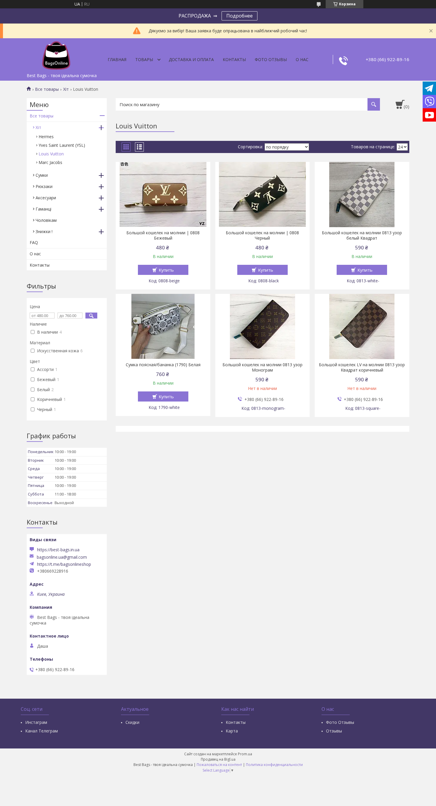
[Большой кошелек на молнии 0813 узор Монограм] (262, 326)
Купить (166, 270)
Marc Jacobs (50, 162)
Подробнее (239, 15)
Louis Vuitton (51, 154)
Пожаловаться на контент (219, 764)
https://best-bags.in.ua (58, 549)
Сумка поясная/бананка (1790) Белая (163, 364)
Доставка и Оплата (191, 59)
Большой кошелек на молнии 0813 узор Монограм (262, 367)
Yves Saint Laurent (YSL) (62, 145)
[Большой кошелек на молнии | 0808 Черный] (262, 194)
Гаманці (43, 209)
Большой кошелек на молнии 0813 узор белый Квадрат (362, 235)
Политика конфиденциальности (274, 764)
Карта (232, 731)
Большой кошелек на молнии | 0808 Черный (262, 235)
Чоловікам (46, 220)
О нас (302, 59)
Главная (117, 59)
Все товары (47, 89)
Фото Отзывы (271, 59)
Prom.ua (245, 753)
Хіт (66, 89)
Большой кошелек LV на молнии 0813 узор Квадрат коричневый (362, 367)
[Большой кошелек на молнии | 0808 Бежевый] (163, 194)
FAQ (34, 242)
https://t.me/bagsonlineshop (64, 564)
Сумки (42, 175)
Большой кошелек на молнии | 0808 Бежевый (163, 235)
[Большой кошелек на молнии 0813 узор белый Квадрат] (362, 194)
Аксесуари (46, 197)
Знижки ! (44, 231)
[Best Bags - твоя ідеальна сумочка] (56, 54)
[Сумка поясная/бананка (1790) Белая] (163, 326)
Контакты (234, 59)
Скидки (132, 722)
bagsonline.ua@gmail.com (62, 557)
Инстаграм (36, 722)
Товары (144, 59)
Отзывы (334, 731)
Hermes (46, 136)
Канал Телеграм (41, 731)
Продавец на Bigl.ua (218, 759)
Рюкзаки (44, 186)
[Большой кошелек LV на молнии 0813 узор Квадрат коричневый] (362, 326)
